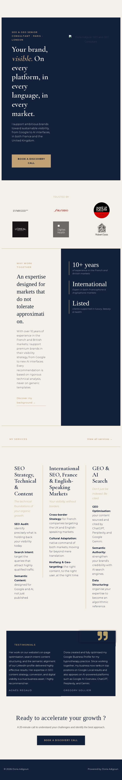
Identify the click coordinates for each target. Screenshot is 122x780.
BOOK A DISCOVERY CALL (31, 160)
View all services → (99, 439)
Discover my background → (26, 400)
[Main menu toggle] (115, 5)
